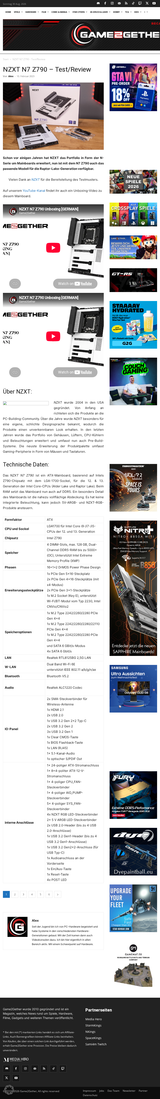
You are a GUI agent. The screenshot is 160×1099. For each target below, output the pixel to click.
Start (6, 59)
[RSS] (126, 4)
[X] (147, 4)
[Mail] (119, 4)
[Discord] (98, 4)
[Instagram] (112, 4)
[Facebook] (105, 4)
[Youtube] (154, 4)
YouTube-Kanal (34, 191)
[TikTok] (133, 4)
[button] (9, 1090)
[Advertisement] (133, 141)
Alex (10, 76)
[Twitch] (140, 4)
